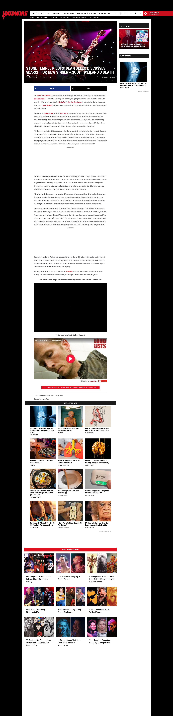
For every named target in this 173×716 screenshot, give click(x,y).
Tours (47, 13)
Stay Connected (94, 17)
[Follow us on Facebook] (135, 13)
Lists (40, 13)
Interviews (56, 13)
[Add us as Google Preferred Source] (120, 13)
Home (32, 17)
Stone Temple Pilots (44, 96)
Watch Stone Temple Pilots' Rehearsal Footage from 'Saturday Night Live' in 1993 (70, 387)
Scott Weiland (47, 105)
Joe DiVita (33, 77)
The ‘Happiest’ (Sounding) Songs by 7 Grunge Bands (99, 641)
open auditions (39, 99)
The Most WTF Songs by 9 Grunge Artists (69, 577)
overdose (69, 272)
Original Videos (68, 13)
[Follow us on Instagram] (125, 13)
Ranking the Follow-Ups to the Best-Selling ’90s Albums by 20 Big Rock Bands (101, 579)
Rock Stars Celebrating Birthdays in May (35, 610)
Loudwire (93, 381)
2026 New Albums (42, 17)
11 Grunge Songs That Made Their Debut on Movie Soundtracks (69, 643)
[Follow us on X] (140, 13)
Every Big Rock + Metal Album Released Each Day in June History (38, 579)
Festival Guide (64, 17)
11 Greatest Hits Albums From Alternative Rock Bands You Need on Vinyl (38, 643)
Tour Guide (54, 17)
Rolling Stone (48, 113)
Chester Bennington (75, 102)
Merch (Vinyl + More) (79, 17)
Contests (92, 13)
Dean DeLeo (64, 113)
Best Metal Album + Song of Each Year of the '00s (133, 45)
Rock (47, 399)
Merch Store (81, 13)
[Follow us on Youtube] (130, 13)
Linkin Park (62, 102)
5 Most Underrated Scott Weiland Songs (99, 610)
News (33, 13)
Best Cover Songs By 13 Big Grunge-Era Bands (69, 610)
